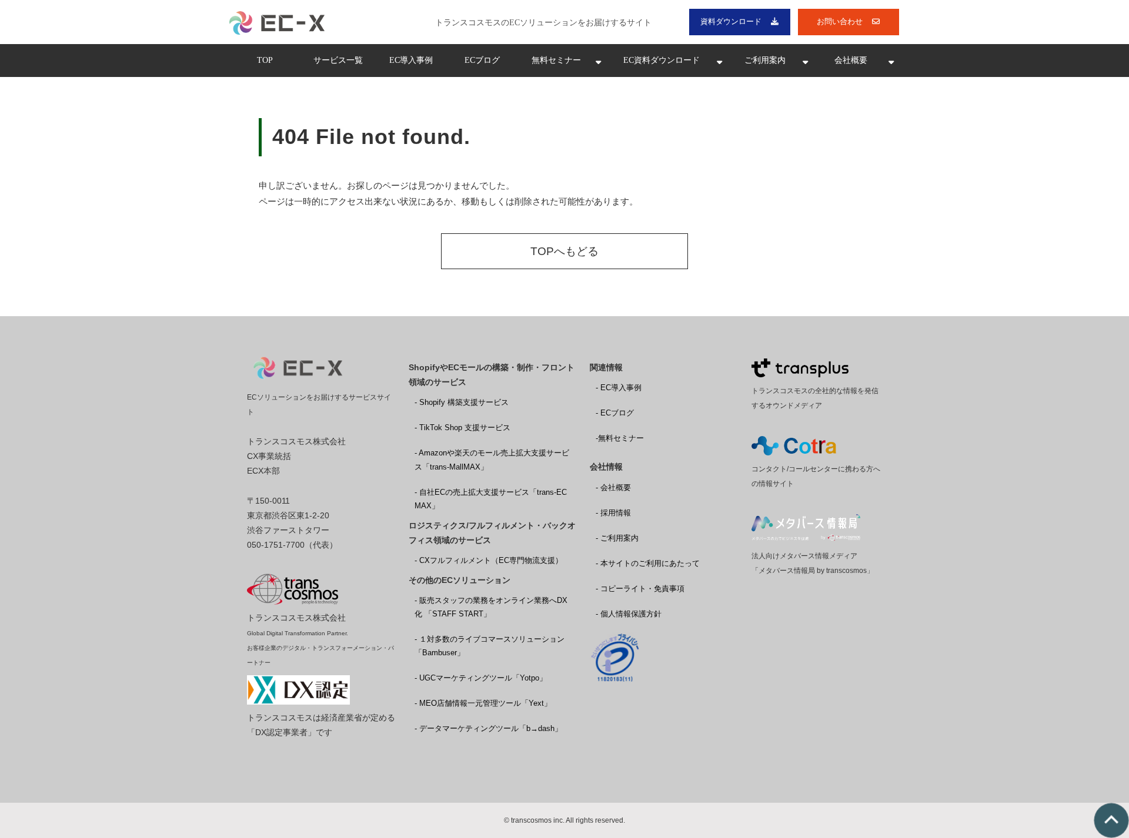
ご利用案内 (765, 60)
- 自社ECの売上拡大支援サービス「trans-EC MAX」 (491, 499)
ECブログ (482, 60)
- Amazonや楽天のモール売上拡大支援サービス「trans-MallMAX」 (492, 459)
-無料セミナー (620, 438)
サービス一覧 (338, 60)
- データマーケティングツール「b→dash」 (488, 728)
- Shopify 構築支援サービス (462, 402)
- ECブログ (615, 412)
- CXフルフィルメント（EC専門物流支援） (489, 560)
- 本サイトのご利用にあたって (648, 563)
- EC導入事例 (619, 387)
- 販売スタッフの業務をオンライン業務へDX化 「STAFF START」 (491, 607)
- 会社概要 (613, 487)
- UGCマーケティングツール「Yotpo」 (481, 677)
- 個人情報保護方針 (629, 613)
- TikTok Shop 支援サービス (462, 427)
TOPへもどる (564, 251)
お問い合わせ (840, 21)
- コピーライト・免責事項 (640, 588)
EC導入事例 (411, 60)
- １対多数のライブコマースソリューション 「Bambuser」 (489, 646)
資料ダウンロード (730, 21)
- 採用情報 (613, 512)
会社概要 (850, 60)
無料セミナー (556, 60)
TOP (265, 60)
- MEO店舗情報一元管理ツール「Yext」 (483, 703)
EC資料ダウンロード (661, 60)
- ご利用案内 (617, 538)
